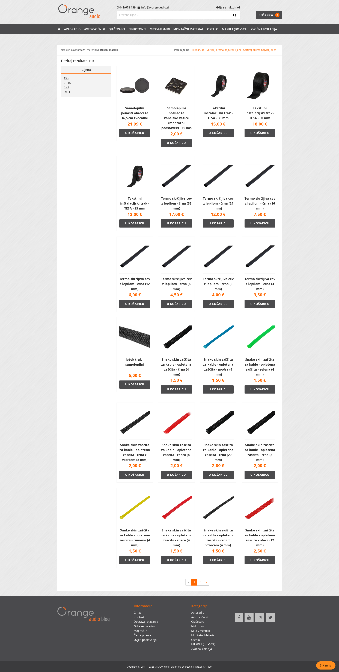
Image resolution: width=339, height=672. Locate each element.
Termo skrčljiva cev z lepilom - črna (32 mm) (176, 203)
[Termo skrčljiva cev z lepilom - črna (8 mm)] (176, 256)
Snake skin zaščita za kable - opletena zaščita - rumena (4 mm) (135, 537)
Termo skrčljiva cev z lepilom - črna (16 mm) (260, 203)
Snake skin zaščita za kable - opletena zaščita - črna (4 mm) (176, 366)
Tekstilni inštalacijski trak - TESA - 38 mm (218, 113)
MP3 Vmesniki (160, 29)
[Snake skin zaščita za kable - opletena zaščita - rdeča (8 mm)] (176, 422)
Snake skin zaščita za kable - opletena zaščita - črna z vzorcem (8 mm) (135, 452)
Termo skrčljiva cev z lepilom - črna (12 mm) (134, 284)
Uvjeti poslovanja (145, 640)
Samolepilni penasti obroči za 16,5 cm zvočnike (134, 113)
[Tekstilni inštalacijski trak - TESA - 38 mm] (218, 86)
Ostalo (212, 29)
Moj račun (140, 631)
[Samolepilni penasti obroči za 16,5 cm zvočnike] (134, 86)
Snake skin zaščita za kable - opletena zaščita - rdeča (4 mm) (176, 537)
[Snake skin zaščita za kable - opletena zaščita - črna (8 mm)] (260, 422)
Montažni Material (188, 29)
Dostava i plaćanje (146, 622)
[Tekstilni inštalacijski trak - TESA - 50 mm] (260, 86)
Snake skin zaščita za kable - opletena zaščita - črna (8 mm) (260, 452)
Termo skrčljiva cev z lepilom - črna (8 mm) (176, 284)
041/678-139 (127, 7)
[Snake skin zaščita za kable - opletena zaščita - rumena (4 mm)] (134, 508)
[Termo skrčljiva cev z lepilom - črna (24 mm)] (218, 176)
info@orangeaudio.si (155, 7)
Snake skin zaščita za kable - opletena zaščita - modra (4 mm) (218, 366)
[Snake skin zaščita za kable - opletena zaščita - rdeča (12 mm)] (260, 508)
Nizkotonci (137, 29)
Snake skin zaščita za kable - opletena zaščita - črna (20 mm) (218, 452)
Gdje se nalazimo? (228, 7)
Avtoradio (72, 29)
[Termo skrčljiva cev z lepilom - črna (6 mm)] (218, 256)
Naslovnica (67, 49)
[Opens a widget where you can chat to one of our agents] (325, 665)
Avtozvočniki (94, 29)
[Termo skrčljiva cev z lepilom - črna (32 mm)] (176, 176)
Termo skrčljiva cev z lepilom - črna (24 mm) (218, 203)
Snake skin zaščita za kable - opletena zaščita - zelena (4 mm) (260, 366)
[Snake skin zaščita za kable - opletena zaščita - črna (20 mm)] (218, 422)
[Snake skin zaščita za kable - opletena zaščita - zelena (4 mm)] (260, 337)
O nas (137, 613)
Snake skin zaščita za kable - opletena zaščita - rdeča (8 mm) (176, 452)
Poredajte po (181, 49)
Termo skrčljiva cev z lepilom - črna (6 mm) (218, 284)
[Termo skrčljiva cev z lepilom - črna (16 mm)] (260, 176)
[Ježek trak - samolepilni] (134, 337)
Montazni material (86, 49)
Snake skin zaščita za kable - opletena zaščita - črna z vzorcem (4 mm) (218, 537)
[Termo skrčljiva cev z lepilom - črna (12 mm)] (134, 256)
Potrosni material (108, 49)
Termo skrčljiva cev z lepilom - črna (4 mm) (260, 284)
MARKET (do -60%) (234, 29)
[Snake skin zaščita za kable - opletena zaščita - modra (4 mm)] (218, 337)
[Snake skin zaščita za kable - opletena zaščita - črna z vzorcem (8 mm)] (134, 422)
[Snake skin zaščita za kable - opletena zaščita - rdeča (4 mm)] (176, 508)
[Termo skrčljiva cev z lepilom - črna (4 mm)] (260, 256)
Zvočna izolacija (264, 29)
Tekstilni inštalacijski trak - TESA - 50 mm (259, 113)
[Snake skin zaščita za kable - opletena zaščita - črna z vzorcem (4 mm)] (218, 508)
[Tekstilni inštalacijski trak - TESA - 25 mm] (134, 176)
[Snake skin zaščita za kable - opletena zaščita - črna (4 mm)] (176, 337)
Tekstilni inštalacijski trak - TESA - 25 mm (134, 203)
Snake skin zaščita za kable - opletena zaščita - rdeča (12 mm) (260, 537)
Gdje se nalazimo (145, 626)
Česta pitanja (142, 635)
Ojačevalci (117, 29)
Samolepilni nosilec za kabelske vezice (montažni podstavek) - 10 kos (176, 118)
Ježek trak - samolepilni (134, 361)
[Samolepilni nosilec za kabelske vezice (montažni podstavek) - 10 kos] (176, 86)
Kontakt (139, 617)
